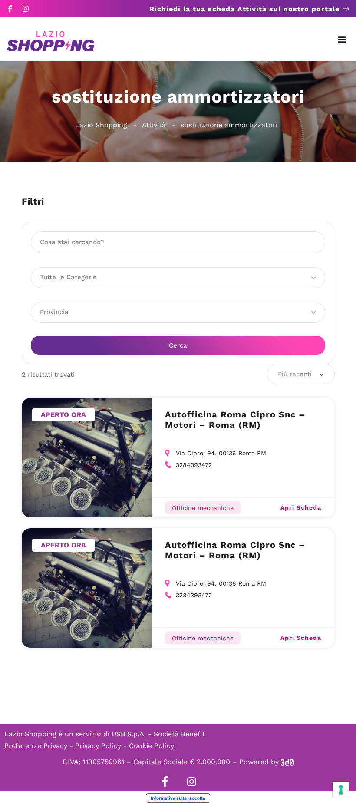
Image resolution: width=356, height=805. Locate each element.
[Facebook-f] (10, 8)
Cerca (178, 345)
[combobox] (301, 374)
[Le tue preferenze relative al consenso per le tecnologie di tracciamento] (341, 790)
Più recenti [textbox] (295, 374)
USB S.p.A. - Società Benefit (158, 734)
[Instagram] (25, 8)
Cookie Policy (151, 746)
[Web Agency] (287, 762)
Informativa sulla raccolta (178, 798)
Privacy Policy (98, 746)
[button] (342, 39)
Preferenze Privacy (35, 746)
